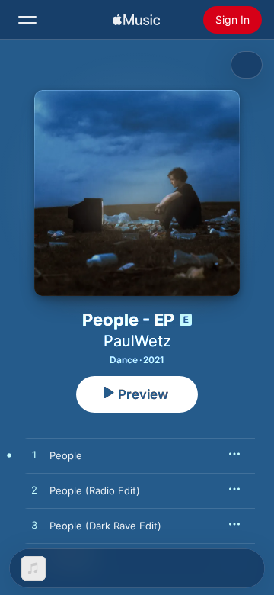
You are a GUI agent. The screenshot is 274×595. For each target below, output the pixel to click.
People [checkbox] (65, 455)
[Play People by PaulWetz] (34, 455)
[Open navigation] (27, 20)
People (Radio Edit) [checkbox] (94, 490)
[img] (136, 20)
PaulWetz (137, 341)
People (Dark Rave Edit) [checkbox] (105, 525)
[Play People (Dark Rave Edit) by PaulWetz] (34, 525)
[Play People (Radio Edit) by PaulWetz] (34, 490)
